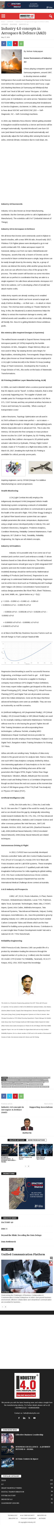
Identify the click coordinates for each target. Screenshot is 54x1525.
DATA (39, 1155)
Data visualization (19, 1087)
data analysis (36, 1080)
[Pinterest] (15, 43)
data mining (7, 1087)
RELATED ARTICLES (17, 1140)
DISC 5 (4, 1229)
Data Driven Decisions (36, 1082)
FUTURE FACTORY (8, 1496)
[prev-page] (25, 1166)
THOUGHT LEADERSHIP (28, 1518)
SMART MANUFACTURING (11, 1488)
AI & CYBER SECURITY (27, 1515)
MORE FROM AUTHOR (36, 1140)
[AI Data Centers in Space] (27, 1150)
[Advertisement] (27, 172)
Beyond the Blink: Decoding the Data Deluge (21, 1235)
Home (3, 21)
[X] (9, 43)
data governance (21, 1084)
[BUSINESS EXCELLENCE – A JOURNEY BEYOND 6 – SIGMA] (9, 1150)
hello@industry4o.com (31, 1413)
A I (20, 1155)
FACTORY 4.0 (7, 1222)
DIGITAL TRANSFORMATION (12, 1492)
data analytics (7, 1082)
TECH (3, 1480)
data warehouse (33, 1087)
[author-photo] (27, 1124)
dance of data (25, 1080)
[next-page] (28, 1166)
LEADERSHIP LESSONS (10, 1503)
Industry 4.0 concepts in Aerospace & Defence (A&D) (12, 1110)
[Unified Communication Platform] (27, 1275)
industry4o (44, 1087)
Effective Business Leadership (29, 1435)
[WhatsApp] (21, 43)
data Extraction (8, 1084)
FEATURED (13, 24)
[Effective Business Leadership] (7, 1438)
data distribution (21, 1082)
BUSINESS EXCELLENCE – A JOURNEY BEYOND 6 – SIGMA (8, 1160)
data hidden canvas (35, 1084)
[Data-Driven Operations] (44, 1150)
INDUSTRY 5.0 (13, 1518)
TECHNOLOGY (12, 1515)
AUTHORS (10, 21)
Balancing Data (13, 1080)
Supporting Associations (41, 1107)
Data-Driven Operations (40, 1158)
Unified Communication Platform (23, 1254)
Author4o (27, 1132)
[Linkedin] (24, 1418)
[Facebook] (3, 43)
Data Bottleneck (8, 1242)
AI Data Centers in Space (25, 1158)
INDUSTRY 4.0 (23, 24)
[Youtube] (34, 1418)
